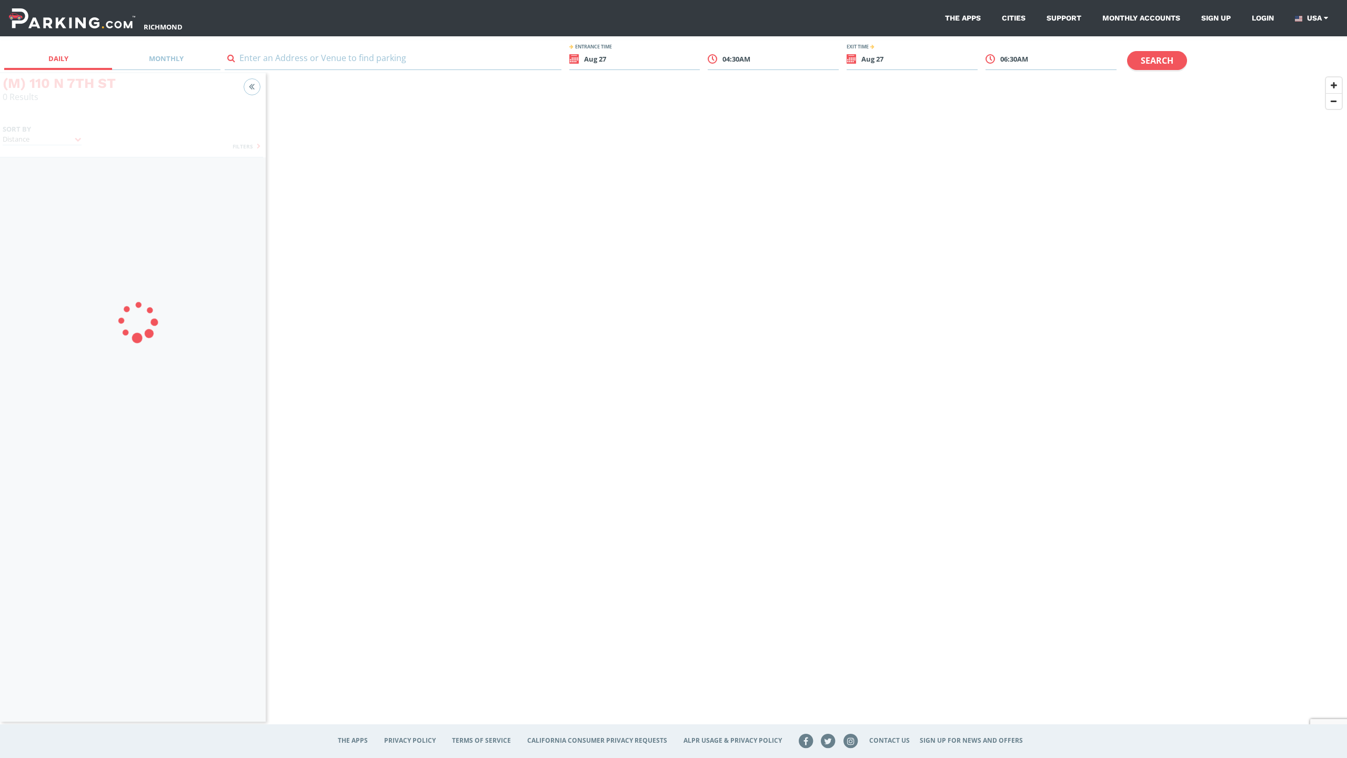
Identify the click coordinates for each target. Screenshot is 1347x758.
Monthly (166, 58)
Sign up (1216, 18)
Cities (1014, 18)
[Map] (806, 403)
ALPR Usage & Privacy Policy (732, 740)
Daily (58, 58)
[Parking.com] (72, 18)
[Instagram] (850, 740)
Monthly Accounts (1141, 18)
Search (1157, 60)
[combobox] (393, 60)
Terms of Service (481, 740)
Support (1064, 18)
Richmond (163, 27)
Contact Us (889, 740)
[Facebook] (805, 740)
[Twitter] (828, 740)
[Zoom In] (1334, 85)
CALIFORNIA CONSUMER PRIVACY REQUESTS (597, 740)
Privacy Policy (410, 740)
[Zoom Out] (1334, 101)
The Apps (963, 18)
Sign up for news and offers (971, 740)
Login (1263, 18)
